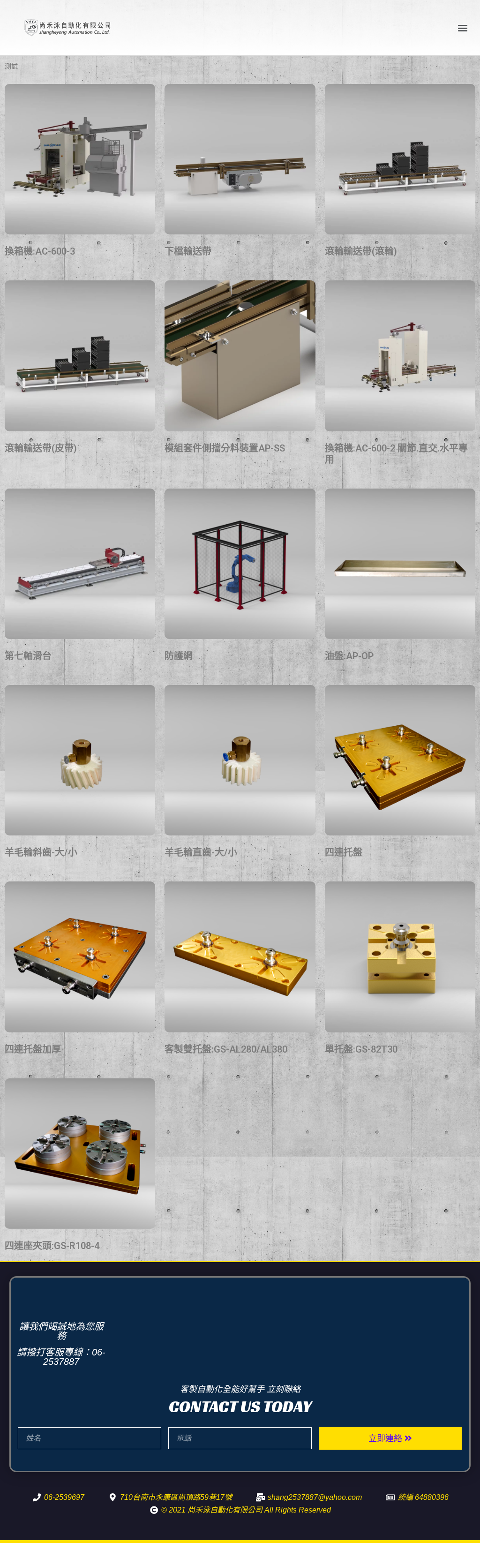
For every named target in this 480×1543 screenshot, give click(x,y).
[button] (463, 28)
